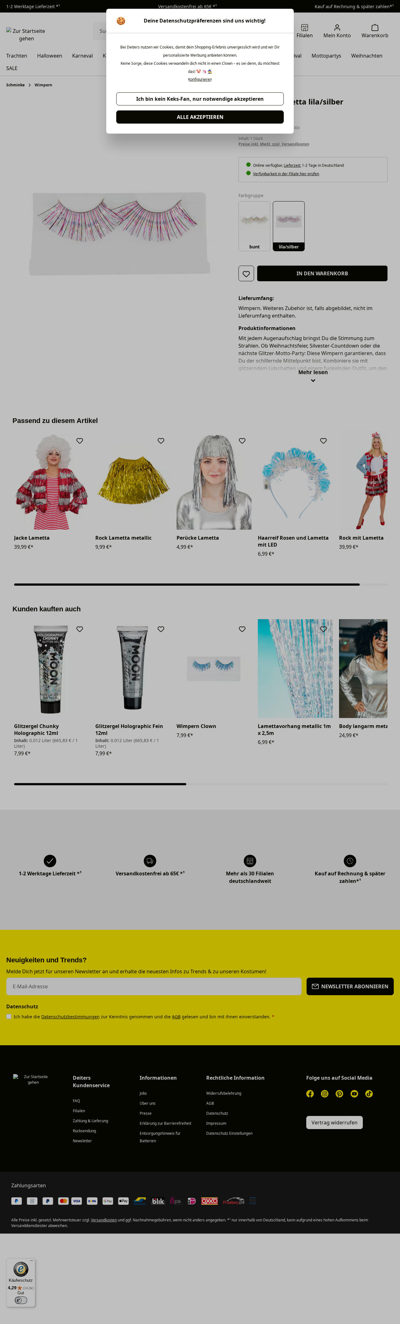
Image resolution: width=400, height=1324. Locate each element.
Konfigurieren (200, 79)
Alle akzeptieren (200, 117)
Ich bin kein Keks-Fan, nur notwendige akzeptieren (200, 98)
